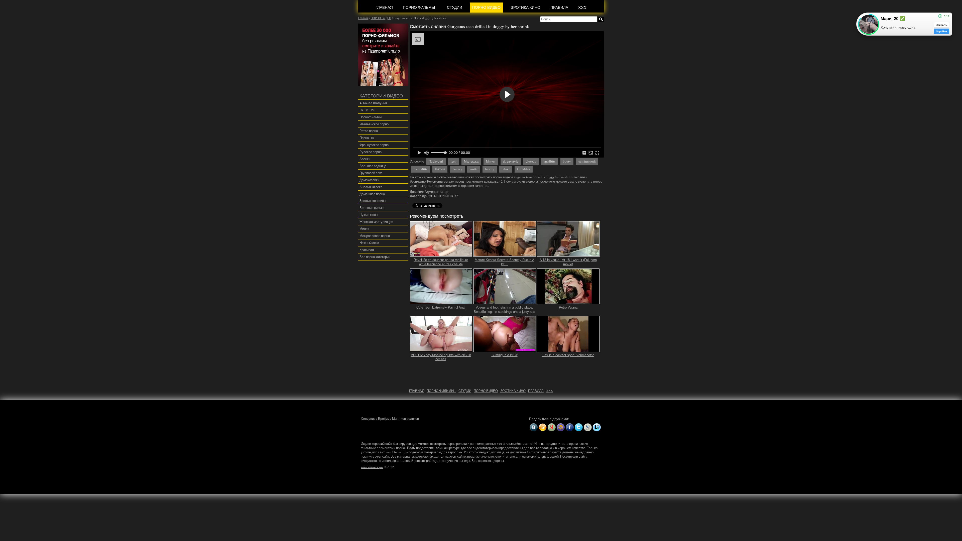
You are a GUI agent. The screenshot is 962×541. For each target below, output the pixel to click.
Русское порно (370, 152)
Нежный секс (369, 242)
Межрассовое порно (374, 235)
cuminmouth (587, 161)
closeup (531, 161)
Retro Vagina (568, 307)
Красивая (366, 249)
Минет (364, 228)
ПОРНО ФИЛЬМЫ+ (420, 7)
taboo (506, 169)
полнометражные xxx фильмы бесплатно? (502, 443)
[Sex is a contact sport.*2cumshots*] (568, 349)
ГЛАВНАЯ (384, 7)
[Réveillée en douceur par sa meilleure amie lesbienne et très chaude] (441, 254)
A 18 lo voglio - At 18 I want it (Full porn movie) (568, 262)
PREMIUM (367, 110)
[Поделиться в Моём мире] (561, 427)
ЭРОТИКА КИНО (525, 7)
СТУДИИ (454, 7)
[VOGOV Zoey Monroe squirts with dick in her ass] (441, 349)
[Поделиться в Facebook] (570, 427)
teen (453, 161)
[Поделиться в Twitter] (579, 427)
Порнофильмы (370, 117)
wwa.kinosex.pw (372, 467)
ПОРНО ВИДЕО (486, 7)
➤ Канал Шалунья (373, 103)
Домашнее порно (372, 194)
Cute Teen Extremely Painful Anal (440, 307)
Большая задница (372, 166)
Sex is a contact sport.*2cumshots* (568, 355)
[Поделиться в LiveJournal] (588, 427)
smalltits (549, 161)
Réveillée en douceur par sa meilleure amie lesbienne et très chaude (441, 262)
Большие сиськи (371, 207)
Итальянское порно (374, 124)
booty (567, 161)
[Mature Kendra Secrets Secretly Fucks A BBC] (504, 254)
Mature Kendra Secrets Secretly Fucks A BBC (504, 262)
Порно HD (366, 138)
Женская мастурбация (376, 221)
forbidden (523, 169)
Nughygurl (436, 161)
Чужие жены (368, 214)
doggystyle (510, 161)
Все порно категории (374, 256)
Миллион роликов (405, 418)
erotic (473, 169)
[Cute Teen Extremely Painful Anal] (441, 302)
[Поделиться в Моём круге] (552, 427)
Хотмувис (368, 418)
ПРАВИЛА (559, 7)
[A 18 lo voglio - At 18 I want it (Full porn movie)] (568, 254)
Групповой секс (371, 173)
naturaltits (420, 169)
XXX (582, 7)
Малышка (471, 161)
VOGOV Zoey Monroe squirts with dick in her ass (441, 357)
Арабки (364, 159)
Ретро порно (368, 130)
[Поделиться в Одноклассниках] (543, 427)
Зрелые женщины (372, 200)
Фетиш (440, 169)
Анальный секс (370, 187)
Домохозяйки (369, 180)
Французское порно (374, 145)
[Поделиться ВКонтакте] (534, 427)
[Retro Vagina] (568, 302)
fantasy (457, 169)
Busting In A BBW (505, 355)
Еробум (384, 418)
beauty (489, 169)
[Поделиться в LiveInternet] (597, 427)
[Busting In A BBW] (504, 349)
